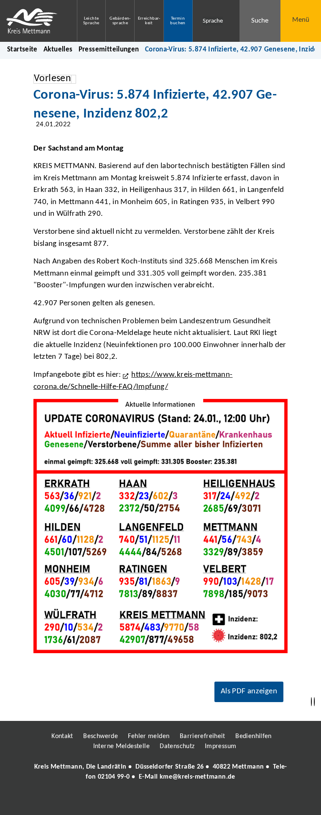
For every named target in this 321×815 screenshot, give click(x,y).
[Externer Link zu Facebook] (103, 800)
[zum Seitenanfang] (314, 702)
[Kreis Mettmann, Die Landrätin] (160, 772)
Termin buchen (177, 21)
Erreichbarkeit (149, 21)
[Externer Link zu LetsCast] (216, 800)
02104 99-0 (114, 777)
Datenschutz (177, 746)
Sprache (213, 21)
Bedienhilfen (253, 736)
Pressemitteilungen (109, 49)
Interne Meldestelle (121, 746)
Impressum (220, 746)
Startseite (22, 49)
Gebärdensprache (120, 21)
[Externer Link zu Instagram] (122, 800)
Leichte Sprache (91, 21)
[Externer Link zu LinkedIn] (159, 800)
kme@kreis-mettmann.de (197, 777)
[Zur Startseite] (32, 21)
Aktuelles (57, 49)
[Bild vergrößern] (160, 526)
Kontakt (62, 736)
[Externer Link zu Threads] (140, 800)
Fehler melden (148, 736)
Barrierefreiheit (202, 736)
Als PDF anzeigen (249, 691)
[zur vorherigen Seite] (311, 702)
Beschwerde (100, 736)
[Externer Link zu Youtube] (178, 800)
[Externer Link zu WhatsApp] (197, 800)
